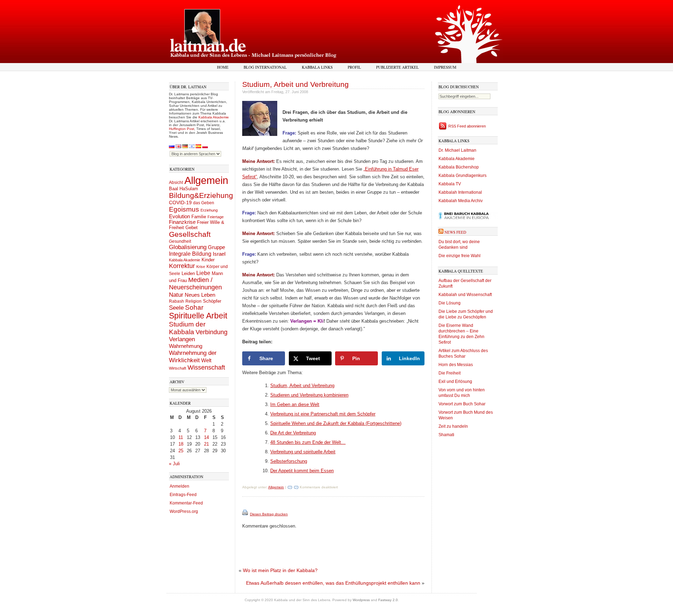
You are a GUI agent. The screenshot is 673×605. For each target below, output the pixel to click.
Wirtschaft (177, 368)
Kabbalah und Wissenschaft (465, 294)
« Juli (174, 463)
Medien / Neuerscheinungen (195, 283)
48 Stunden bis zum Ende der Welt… (308, 442)
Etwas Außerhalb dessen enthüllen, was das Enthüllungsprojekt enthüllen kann (333, 583)
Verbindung (211, 332)
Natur (176, 294)
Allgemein (206, 180)
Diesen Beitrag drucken (269, 514)
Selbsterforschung (288, 461)
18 (180, 444)
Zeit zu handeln (453, 426)
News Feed (455, 232)
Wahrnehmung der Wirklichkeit (193, 356)
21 (206, 444)
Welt (206, 360)
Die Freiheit (450, 373)
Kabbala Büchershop (459, 167)
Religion (193, 301)
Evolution (179, 216)
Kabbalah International (460, 192)
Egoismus (184, 209)
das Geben (203, 202)
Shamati (446, 434)
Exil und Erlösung (455, 381)
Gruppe (216, 247)
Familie (198, 216)
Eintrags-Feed (183, 494)
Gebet (191, 227)
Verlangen (182, 339)
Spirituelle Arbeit (198, 315)
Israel (219, 254)
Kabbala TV (450, 183)
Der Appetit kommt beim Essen (302, 470)
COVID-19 (180, 202)
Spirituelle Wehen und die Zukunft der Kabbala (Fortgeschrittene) (335, 423)
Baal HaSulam (183, 188)
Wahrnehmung (185, 346)
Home (223, 67)
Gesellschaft (190, 234)
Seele (176, 307)
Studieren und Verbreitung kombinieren (309, 395)
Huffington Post (181, 129)
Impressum (445, 67)
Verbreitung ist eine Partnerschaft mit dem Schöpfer (322, 414)
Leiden (188, 273)
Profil (354, 67)
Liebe (203, 273)
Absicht (176, 182)
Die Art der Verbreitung (293, 432)
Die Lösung (450, 303)
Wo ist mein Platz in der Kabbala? (280, 570)
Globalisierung (187, 247)
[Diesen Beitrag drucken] (245, 514)
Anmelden (179, 486)
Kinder (208, 259)
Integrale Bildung (190, 254)
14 (206, 437)
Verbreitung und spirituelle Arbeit (302, 451)
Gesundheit (180, 241)
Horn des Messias (456, 364)
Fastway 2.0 (388, 600)
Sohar (194, 307)
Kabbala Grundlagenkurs (463, 175)
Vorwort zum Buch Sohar (462, 403)
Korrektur (182, 265)
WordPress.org (184, 511)
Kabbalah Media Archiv (461, 200)
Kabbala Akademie (213, 117)
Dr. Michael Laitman (457, 150)
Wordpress (361, 600)
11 (180, 437)
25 (180, 450)
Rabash (176, 301)
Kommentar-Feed (186, 503)
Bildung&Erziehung (201, 195)
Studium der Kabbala (187, 328)
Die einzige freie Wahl (460, 255)
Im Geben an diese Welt (294, 404)
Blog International (265, 67)
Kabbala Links (317, 67)
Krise (200, 266)
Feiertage (216, 217)
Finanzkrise (182, 222)
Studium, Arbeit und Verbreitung (295, 84)
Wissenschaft (206, 367)
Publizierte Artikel (397, 67)
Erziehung (209, 210)
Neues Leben (200, 295)
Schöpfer (212, 301)
